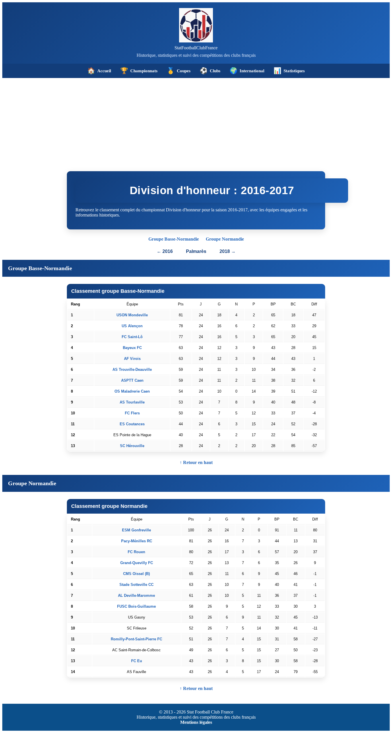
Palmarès (196, 251)
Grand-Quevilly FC (136, 563)
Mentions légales (196, 722)
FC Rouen (136, 552)
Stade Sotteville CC (136, 584)
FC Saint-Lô (132, 337)
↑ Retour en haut (196, 462)
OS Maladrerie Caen (132, 391)
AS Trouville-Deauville (132, 369)
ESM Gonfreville (136, 530)
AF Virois (132, 358)
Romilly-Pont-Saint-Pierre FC (136, 639)
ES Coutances (132, 424)
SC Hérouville (132, 446)
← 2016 (165, 251)
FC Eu (136, 661)
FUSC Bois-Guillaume (136, 606)
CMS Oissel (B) (136, 574)
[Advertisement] (196, 121)
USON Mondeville (132, 315)
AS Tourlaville (132, 402)
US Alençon (132, 326)
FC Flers (132, 413)
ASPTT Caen (132, 380)
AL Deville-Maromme (136, 595)
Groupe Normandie (225, 239)
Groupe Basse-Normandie (173, 239)
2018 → (228, 251)
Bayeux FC (132, 348)
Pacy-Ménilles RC (136, 541)
